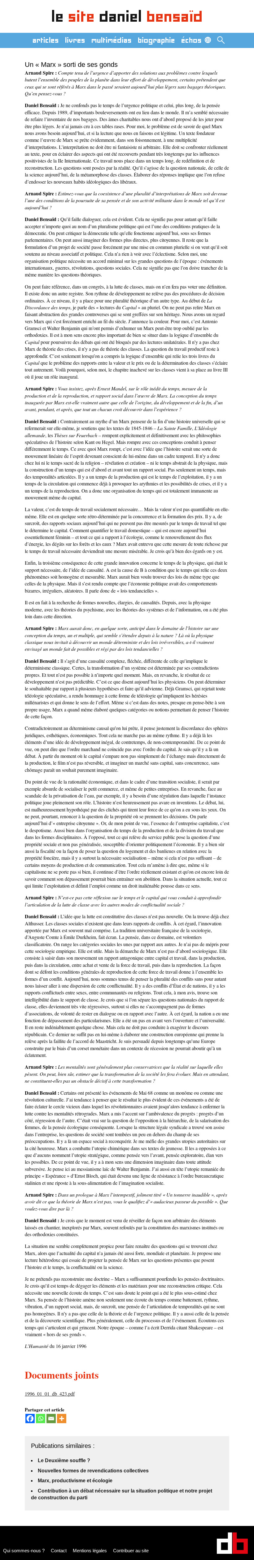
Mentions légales (90, 1550)
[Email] (51, 1418)
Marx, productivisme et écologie (75, 1480)
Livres (75, 40)
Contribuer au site (131, 1550)
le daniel (127, 16)
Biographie (156, 40)
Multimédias (111, 40)
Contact (59, 1550)
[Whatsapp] (40, 1418)
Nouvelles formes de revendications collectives (93, 1470)
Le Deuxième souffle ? (64, 1460)
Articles (46, 40)
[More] (61, 1418)
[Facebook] (30, 1418)
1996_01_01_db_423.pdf (50, 1393)
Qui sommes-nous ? (24, 1550)
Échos (191, 40)
